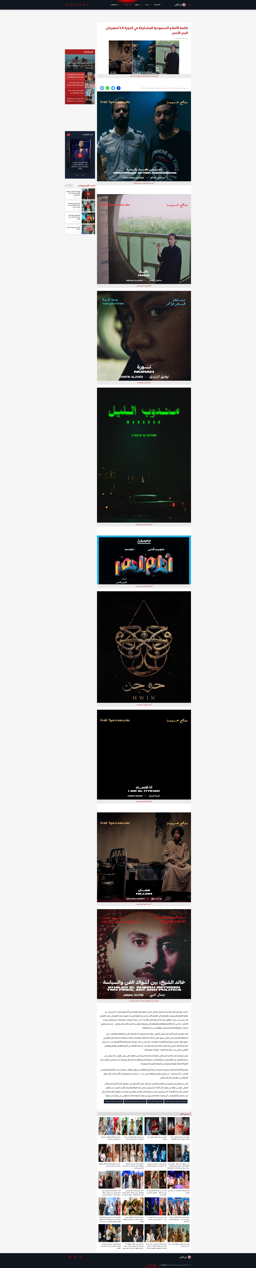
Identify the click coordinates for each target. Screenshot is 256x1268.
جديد (147, 4)
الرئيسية (157, 4)
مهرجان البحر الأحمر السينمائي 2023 (135, 1101)
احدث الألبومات (87, 134)
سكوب (137, 4)
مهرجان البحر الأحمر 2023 (155, 1101)
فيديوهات (114, 4)
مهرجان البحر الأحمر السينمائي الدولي (175, 1101)
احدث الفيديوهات (81, 185)
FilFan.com (187, 1265)
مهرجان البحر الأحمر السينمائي (113, 1101)
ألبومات (126, 4)
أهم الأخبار (88, 52)
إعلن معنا (152, 1265)
